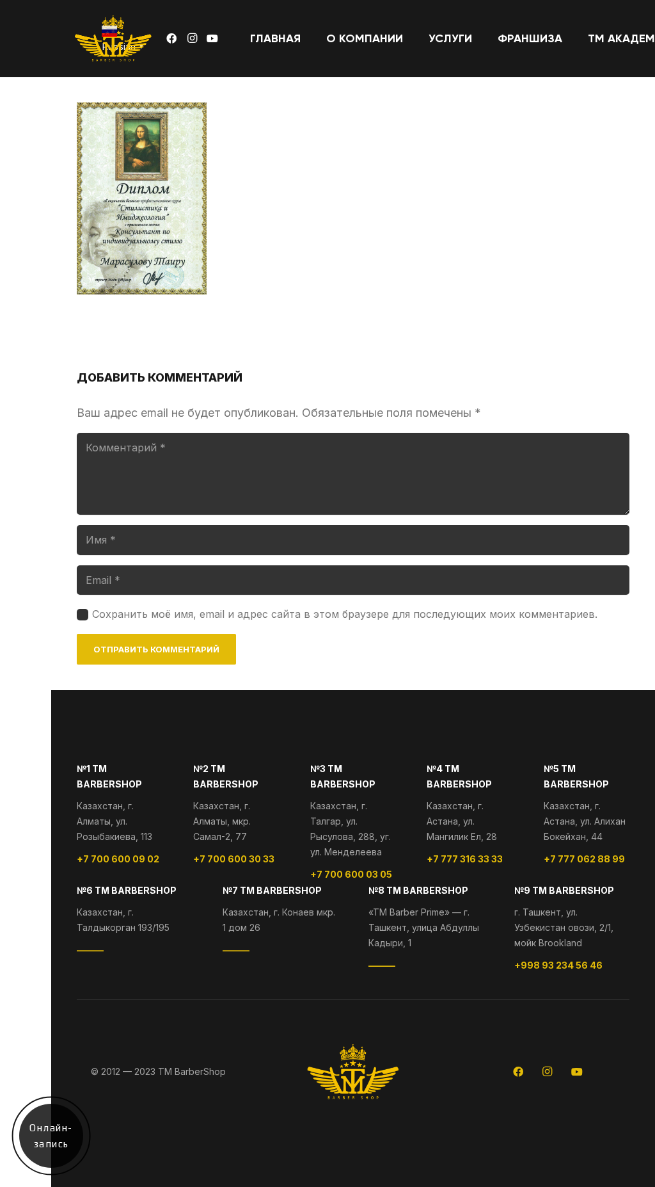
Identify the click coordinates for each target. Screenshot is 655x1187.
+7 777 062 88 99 (584, 858)
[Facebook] (171, 38)
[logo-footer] (113, 38)
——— (90, 949)
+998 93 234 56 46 (558, 965)
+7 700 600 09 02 (118, 858)
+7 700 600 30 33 (233, 858)
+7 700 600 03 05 (351, 874)
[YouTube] (212, 38)
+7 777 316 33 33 (465, 858)
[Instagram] (192, 38)
